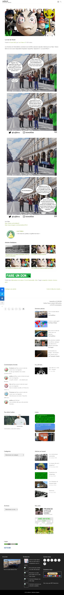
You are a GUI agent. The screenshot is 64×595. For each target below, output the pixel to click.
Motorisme (51, 490)
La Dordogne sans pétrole (9, 289)
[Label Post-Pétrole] (7, 548)
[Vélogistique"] (45, 422)
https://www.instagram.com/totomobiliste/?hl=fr (16, 225)
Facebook (5, 309)
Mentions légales (35, 592)
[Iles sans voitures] (45, 431)
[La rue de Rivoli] (32, 22)
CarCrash (17, 400)
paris (6, 282)
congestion (45, 280)
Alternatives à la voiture (17, 280)
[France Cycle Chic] (44, 514)
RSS (19, 309)
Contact (23, 309)
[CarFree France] (7, 544)
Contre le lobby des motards (54, 289)
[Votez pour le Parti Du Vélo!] (44, 533)
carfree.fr (5, 1)
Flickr (16, 309)
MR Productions (54, 583)
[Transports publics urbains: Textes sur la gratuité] (45, 441)
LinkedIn (12, 309)
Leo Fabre (21, 42)
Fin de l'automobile (29, 280)
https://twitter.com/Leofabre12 (12, 223)
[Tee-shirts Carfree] (16, 427)
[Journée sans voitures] (44, 524)
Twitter (9, 309)
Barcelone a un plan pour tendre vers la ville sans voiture (34, 574)
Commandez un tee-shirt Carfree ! (12, 428)
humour (55, 280)
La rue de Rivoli (10, 40)
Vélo (36, 280)
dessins (50, 280)
